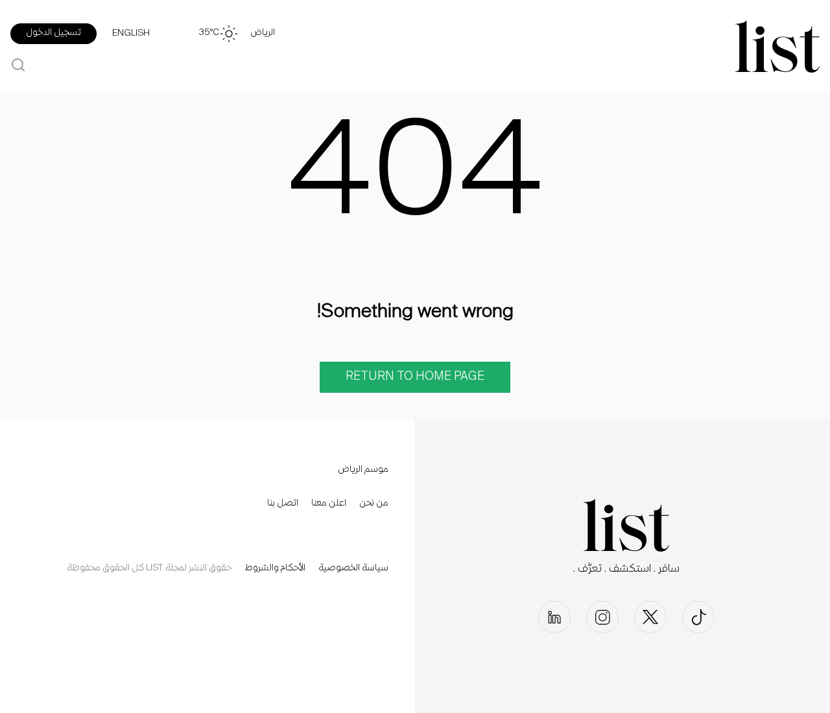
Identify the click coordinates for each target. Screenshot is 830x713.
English (131, 34)
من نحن (373, 503)
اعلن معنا (328, 503)
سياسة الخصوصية (353, 568)
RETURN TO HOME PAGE (415, 377)
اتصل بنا (282, 503)
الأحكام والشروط (274, 568)
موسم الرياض (363, 470)
